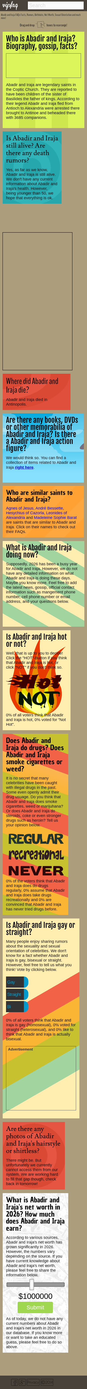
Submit (35, 1307)
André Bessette (49, 508)
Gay (11, 982)
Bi (8, 1006)
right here (24, 467)
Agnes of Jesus (19, 508)
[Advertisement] (37, 301)
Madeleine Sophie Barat (55, 517)
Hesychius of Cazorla (25, 513)
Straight (14, 994)
